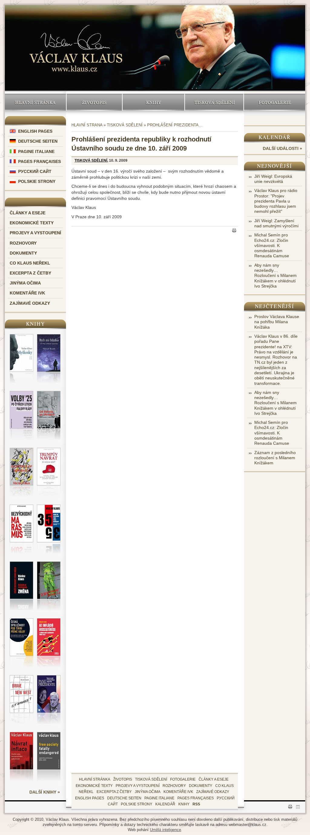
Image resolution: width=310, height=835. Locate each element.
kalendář (165, 804)
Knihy (153, 102)
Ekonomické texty (32, 222)
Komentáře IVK (27, 293)
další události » (282, 148)
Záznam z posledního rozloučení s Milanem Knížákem (275, 458)
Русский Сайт (34, 171)
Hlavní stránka (35, 102)
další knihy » (44, 792)
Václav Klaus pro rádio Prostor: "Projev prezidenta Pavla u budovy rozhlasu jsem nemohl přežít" (275, 201)
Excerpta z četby (30, 273)
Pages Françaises (39, 161)
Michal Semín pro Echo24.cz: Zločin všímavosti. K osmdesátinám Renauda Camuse (271, 245)
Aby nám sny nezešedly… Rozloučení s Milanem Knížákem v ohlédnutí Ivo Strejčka (275, 275)
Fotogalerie (275, 102)
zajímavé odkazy (212, 792)
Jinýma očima (25, 283)
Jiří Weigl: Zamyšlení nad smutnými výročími (276, 223)
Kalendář (275, 137)
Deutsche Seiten (38, 141)
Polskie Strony (36, 181)
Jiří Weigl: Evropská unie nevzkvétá (273, 179)
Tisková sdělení (214, 102)
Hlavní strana (86, 125)
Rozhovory (23, 243)
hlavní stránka (94, 779)
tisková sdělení (151, 779)
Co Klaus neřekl (30, 263)
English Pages (35, 131)
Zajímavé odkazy (30, 303)
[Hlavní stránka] (76, 43)
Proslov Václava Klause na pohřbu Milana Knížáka (276, 322)
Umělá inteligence (165, 829)
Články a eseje (27, 212)
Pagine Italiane (36, 151)
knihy (184, 804)
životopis (122, 779)
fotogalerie (183, 779)
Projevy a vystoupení (35, 232)
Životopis (94, 102)
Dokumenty (23, 253)
